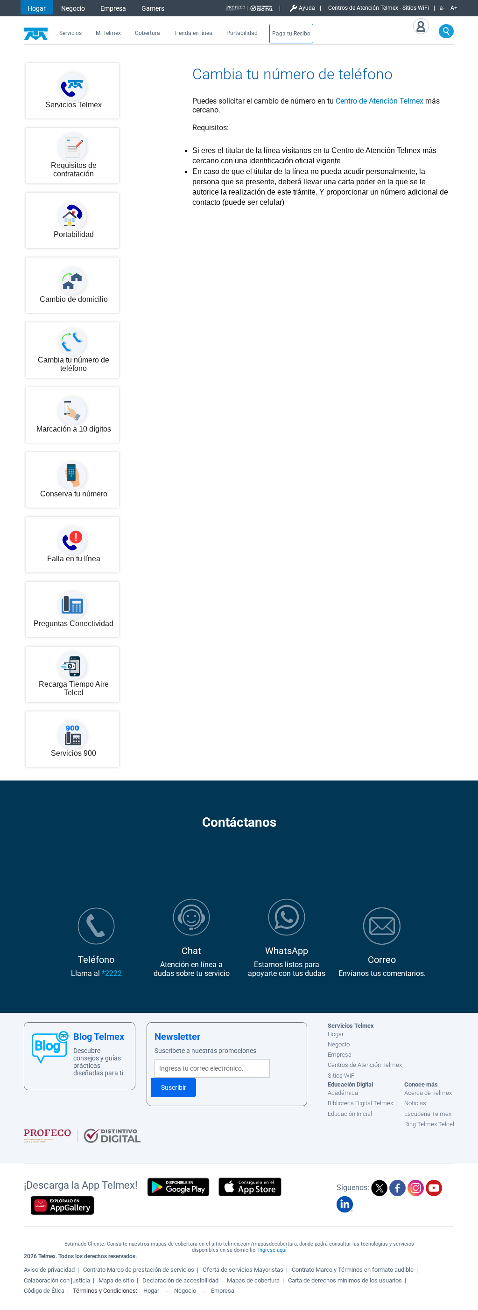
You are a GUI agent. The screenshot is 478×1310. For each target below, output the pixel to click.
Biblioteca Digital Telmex (360, 1103)
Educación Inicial (350, 1113)
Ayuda (307, 8)
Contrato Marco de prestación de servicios (138, 1269)
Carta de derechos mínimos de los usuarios (345, 1280)
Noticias (415, 1103)
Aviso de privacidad (49, 1269)
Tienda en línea (193, 33)
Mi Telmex (108, 33)
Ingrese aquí (272, 1250)
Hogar (37, 8)
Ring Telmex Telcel (429, 1124)
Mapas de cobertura (253, 1280)
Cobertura (147, 33)
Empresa (113, 8)
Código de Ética (44, 1290)
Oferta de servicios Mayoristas (243, 1269)
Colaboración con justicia (57, 1280)
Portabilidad (242, 33)
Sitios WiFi (342, 1075)
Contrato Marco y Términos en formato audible (353, 1269)
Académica (343, 1092)
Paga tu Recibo (291, 33)
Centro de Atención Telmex (379, 101)
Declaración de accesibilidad (180, 1280)
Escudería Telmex (427, 1113)
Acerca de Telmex (428, 1092)
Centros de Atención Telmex (365, 1064)
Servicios (70, 33)
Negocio (73, 8)
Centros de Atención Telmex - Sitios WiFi (378, 8)
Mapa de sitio (116, 1280)
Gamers (152, 8)
